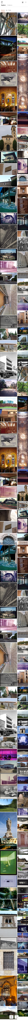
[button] (23, 2)
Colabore (9, 5)
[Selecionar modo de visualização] (11, 1017)
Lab (6, 10)
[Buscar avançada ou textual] (16, 1017)
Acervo (3, 10)
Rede (9, 10)
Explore (3, 5)
